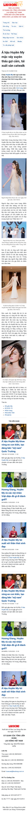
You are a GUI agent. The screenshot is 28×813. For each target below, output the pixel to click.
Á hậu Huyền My (13, 557)
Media (20, 41)
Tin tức (13, 26)
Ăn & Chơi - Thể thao (10, 34)
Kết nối (12, 41)
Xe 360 (5, 41)
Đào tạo (15, 23)
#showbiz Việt (10, 413)
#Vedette (8, 415)
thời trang (19, 88)
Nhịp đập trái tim (8, 38)
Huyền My (9, 75)
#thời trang (8, 410)
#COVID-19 (8, 408)
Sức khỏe (20, 38)
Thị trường (6, 30)
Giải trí (21, 26)
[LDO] (14, 432)
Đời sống (6, 26)
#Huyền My (8, 406)
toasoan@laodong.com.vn (15, 771)
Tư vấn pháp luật (8, 45)
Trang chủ (6, 23)
